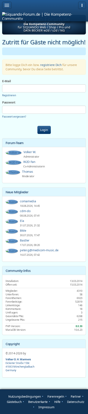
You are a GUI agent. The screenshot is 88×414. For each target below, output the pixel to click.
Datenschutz (75, 402)
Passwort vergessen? (14, 116)
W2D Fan (29, 162)
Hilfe (56, 402)
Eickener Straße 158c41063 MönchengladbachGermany (20, 365)
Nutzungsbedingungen (24, 396)
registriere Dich (51, 65)
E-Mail (6, 81)
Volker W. (30, 152)
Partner (75, 396)
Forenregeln (55, 396)
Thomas (28, 172)
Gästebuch (14, 402)
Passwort (8, 102)
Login (44, 130)
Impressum (46, 407)
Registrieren (9, 95)
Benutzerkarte (37, 402)
